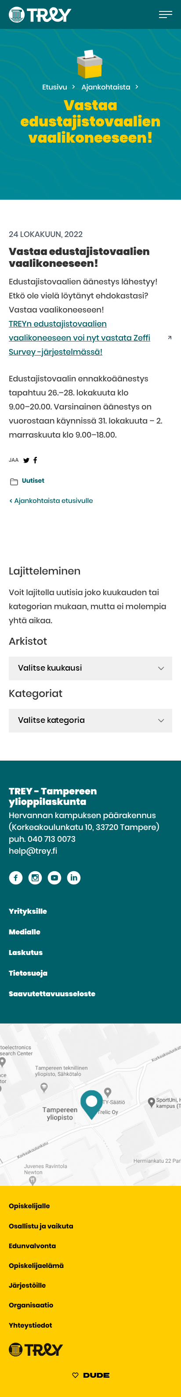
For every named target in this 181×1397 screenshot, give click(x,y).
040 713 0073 (52, 840)
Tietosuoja (28, 973)
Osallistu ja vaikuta (41, 1227)
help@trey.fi (33, 851)
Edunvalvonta (32, 1246)
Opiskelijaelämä (36, 1266)
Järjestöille (27, 1286)
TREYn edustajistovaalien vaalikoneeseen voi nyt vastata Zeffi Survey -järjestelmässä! (79, 338)
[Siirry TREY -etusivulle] (36, 1354)
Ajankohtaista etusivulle (53, 501)
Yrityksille (28, 912)
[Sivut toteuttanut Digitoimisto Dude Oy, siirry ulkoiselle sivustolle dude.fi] (90, 1377)
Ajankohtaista (106, 87)
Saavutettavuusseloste (52, 994)
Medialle (24, 932)
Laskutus (26, 953)
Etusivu (54, 87)
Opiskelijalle (29, 1206)
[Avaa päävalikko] (165, 14)
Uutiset (33, 481)
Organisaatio (31, 1306)
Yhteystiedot (30, 1326)
